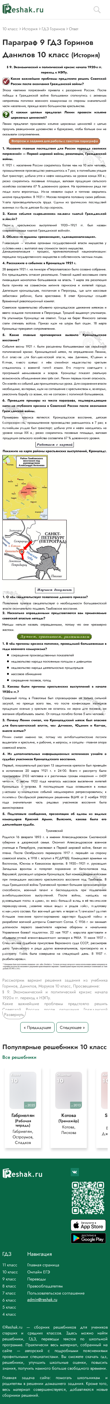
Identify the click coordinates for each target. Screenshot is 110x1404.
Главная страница (43, 1265)
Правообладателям (45, 1286)
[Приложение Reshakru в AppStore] (88, 1229)
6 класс (9, 1300)
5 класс (9, 1307)
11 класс (9, 1265)
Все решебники (19, 1057)
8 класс (9, 1286)
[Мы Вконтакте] (75, 1172)
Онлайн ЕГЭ (38, 1272)
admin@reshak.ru (42, 1299)
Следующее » (72, 1027)
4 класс (9, 1314)
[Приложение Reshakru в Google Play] (88, 1241)
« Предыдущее (37, 1027)
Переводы (36, 1279)
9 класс (9, 1279)
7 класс (9, 1293)
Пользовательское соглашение (55, 1293)
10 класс (10, 1272)
